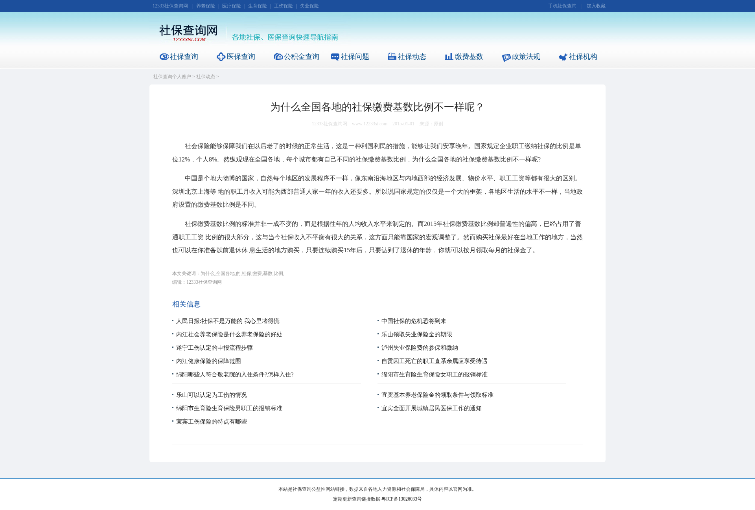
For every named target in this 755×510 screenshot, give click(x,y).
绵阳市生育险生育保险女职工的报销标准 (434, 374)
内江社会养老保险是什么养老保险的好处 (229, 334)
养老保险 (205, 6)
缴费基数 (469, 57)
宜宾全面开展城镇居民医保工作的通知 (431, 408)
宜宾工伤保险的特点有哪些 (211, 421)
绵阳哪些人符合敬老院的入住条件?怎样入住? (235, 374)
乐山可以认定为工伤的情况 (211, 395)
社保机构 (583, 57)
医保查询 (241, 57)
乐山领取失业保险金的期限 (416, 334)
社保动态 (412, 57)
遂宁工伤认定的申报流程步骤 (214, 348)
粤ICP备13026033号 (401, 499)
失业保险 (309, 6)
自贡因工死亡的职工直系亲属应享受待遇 (434, 361)
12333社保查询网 (170, 6)
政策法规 (526, 57)
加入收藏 (596, 6)
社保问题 (355, 57)
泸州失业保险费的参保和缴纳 (419, 348)
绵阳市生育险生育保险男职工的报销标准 (229, 408)
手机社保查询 (562, 6)
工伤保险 (283, 6)
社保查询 (184, 57)
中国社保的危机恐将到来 (413, 321)
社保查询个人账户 (172, 76)
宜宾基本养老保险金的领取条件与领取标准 (437, 395)
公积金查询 (301, 57)
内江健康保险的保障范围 (208, 361)
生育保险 (257, 6)
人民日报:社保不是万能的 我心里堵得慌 (228, 321)
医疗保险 (231, 6)
